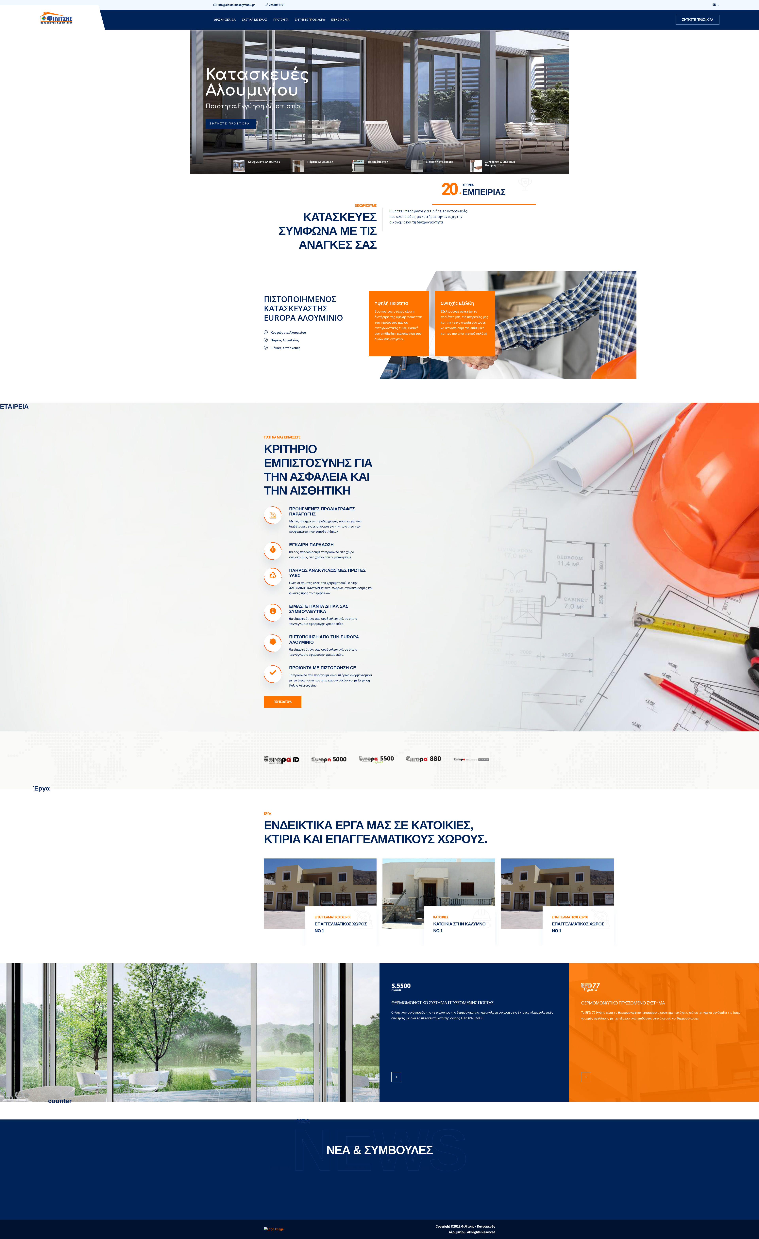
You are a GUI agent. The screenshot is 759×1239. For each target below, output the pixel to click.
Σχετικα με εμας (254, 20)
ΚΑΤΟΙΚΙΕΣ (203, 917)
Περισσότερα (283, 701)
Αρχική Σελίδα (225, 20)
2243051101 (277, 5)
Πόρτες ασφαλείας (253, 83)
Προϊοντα (280, 20)
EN (715, 4)
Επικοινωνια (340, 20)
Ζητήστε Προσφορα (310, 20)
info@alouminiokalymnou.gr (236, 5)
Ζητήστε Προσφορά (697, 20)
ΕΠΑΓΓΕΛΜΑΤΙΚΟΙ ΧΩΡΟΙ (95, 917)
